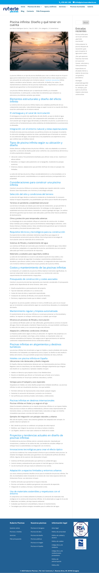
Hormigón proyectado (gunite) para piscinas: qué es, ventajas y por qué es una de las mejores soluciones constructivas (82, 87)
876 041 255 (66, 2)
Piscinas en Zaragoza (37, 528)
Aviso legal (55, 528)
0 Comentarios (53, 28)
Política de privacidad (59, 532)
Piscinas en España (37, 546)
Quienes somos (15, 528)
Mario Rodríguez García (20, 28)
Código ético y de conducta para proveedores (57, 553)
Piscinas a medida (16, 532)
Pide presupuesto (15, 539)
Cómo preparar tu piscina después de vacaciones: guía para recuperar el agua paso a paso (82, 48)
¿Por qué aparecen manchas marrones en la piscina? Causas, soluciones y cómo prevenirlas (82, 60)
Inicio (23, 7)
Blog (22, 11)
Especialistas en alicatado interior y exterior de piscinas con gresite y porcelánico (82, 73)
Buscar (86, 22)
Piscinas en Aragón (37, 543)
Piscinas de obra (34, 7)
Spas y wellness (50, 7)
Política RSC (55, 565)
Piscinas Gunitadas (77, 7)
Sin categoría (43, 28)
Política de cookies (58, 541)
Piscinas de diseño (37, 535)
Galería (90, 7)
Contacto (30, 11)
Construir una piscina (52, 80)
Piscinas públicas (36, 539)
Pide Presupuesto (43, 11)
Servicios (62, 7)
